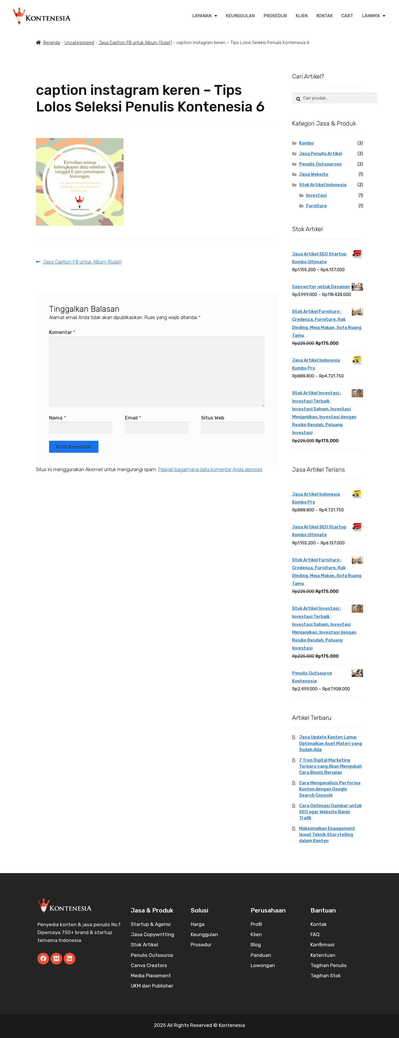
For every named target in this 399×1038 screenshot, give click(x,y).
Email (133, 418)
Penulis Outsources (320, 164)
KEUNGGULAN (240, 15)
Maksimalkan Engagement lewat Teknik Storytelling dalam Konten (327, 834)
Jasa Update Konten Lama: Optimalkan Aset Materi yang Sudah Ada (330, 743)
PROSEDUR (275, 15)
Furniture (316, 205)
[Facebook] (43, 958)
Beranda (51, 42)
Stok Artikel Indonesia (322, 184)
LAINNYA (371, 15)
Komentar (62, 332)
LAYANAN (201, 15)
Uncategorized (79, 42)
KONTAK (324, 15)
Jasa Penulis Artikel (320, 153)
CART (347, 15)
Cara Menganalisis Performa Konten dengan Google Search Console (329, 789)
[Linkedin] (69, 958)
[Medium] (56, 958)
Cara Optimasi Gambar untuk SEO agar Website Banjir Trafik (330, 812)
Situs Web (212, 418)
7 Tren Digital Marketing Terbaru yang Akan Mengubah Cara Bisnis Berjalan (330, 766)
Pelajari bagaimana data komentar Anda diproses (210, 469)
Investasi (316, 195)
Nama (57, 418)
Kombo (306, 143)
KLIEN (302, 15)
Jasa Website (313, 174)
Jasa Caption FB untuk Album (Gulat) (135, 42)
